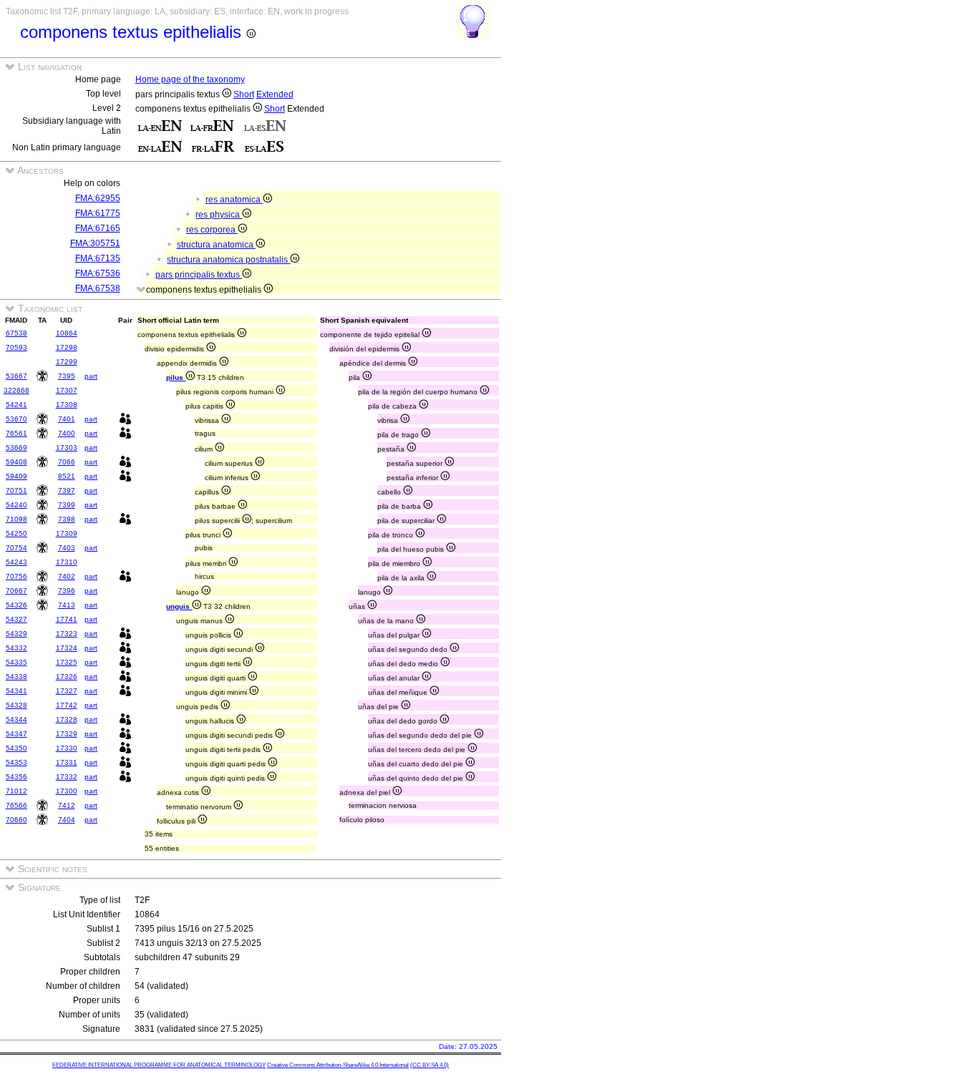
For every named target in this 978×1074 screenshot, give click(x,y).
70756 (16, 576)
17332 (66, 777)
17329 (66, 734)
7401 (66, 419)
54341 (16, 691)
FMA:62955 (97, 198)
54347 (16, 734)
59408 (16, 462)
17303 (66, 447)
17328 (66, 719)
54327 (16, 619)
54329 (16, 634)
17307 (66, 390)
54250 (16, 533)
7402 (66, 576)
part (90, 376)
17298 (66, 347)
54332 (16, 648)
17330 (66, 748)
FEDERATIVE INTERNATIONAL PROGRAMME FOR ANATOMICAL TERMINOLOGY (159, 1065)
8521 (66, 476)
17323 (66, 634)
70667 (16, 591)
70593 (16, 347)
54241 (16, 405)
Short (243, 94)
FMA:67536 (97, 273)
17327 (66, 691)
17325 (66, 662)
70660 (16, 820)
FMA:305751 (95, 243)
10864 (66, 333)
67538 (16, 333)
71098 (16, 519)
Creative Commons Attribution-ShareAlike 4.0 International (338, 1065)
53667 (16, 376)
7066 (66, 462)
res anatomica (234, 200)
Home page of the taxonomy (190, 79)
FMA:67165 (97, 228)
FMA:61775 (97, 213)
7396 (66, 591)
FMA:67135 (97, 258)
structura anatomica (216, 245)
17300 (66, 791)
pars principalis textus (198, 275)
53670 (16, 419)
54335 (16, 662)
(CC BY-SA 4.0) (429, 1065)
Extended (275, 94)
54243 (16, 562)
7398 (66, 519)
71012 (16, 791)
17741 (66, 619)
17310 (66, 562)
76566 (16, 805)
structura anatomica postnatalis (228, 260)
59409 (16, 476)
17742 (66, 705)
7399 (66, 505)
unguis (179, 606)
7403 (66, 548)
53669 (16, 447)
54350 (16, 748)
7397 (66, 490)
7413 (66, 605)
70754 (16, 548)
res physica (218, 215)
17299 (66, 362)
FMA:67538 (97, 288)
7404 (66, 820)
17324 (66, 648)
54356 (16, 777)
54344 (16, 719)
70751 (16, 490)
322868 (16, 390)
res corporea (212, 230)
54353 (16, 762)
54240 (16, 505)
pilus (175, 377)
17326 (66, 676)
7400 (66, 433)
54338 (16, 676)
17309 (66, 533)
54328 (16, 705)
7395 (66, 376)
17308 (66, 405)
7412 (66, 805)
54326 (16, 605)
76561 (16, 433)
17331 (66, 762)
